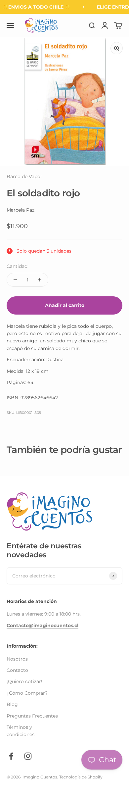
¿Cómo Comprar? (27, 693)
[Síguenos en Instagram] (27, 756)
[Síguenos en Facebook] (11, 756)
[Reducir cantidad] (15, 279)
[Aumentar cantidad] (39, 279)
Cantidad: (17, 266)
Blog (12, 704)
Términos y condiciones (20, 730)
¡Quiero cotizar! (24, 681)
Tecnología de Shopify (81, 776)
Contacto (17, 670)
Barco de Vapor (24, 176)
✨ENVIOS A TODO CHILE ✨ (35, 7)
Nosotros (17, 659)
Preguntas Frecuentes (32, 716)
